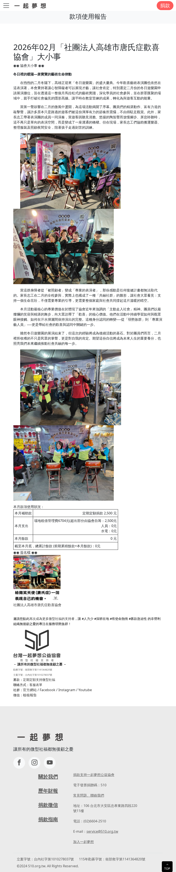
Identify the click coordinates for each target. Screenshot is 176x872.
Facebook (47, 690)
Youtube (85, 690)
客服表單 (35, 685)
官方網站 (30, 690)
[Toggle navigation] (6, 5)
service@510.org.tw (102, 831)
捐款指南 (48, 819)
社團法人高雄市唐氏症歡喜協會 (37, 604)
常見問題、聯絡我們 (88, 795)
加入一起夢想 (83, 841)
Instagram (66, 690)
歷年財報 (48, 790)
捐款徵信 (48, 805)
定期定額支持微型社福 (39, 679)
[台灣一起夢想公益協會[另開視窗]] (34, 763)
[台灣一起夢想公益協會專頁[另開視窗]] (19, 763)
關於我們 (48, 776)
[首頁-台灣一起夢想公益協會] (31, 5)
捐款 (165, 5)
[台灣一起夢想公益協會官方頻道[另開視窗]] (50, 763)
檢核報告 (30, 695)
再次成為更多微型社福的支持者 (51, 618)
